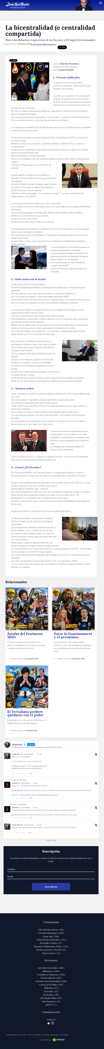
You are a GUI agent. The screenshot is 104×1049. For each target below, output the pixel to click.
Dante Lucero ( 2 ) (51, 953)
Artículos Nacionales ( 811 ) (51, 968)
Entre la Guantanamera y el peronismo (73, 635)
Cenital (15, 783)
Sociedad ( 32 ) (51, 991)
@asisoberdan (29, 754)
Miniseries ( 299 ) (51, 971)
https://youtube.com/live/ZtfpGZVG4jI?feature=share (39, 795)
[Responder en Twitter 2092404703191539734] (13, 817)
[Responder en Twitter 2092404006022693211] (13, 798)
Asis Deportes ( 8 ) (51, 1001)
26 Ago (35, 783)
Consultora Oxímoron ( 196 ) (51, 974)
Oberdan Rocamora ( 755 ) (51, 929)
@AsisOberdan (17, 790)
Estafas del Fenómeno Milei (25, 635)
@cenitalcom (36, 768)
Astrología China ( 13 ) (51, 998)
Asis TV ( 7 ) (51, 1004)
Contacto (51, 1019)
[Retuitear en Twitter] (10, 780)
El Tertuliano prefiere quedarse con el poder (25, 713)
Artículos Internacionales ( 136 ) (51, 981)
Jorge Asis (16, 754)
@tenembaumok (17, 768)
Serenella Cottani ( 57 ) (51, 943)
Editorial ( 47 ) (51, 988)
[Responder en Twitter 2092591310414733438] (13, 833)
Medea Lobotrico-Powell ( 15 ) (51, 949)
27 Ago (39, 754)
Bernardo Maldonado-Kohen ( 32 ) (51, 946)
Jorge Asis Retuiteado (19, 780)
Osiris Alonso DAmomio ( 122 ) (51, 939)
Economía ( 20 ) (51, 994)
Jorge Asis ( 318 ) (51, 936)
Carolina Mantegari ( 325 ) (51, 933)
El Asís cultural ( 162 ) (51, 978)
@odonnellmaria (40, 766)
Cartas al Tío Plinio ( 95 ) (51, 984)
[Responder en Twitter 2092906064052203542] (13, 773)
